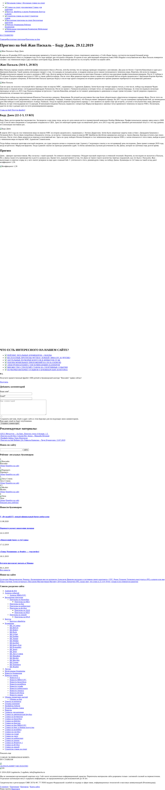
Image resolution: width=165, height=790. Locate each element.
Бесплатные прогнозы (14, 597)
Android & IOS (11, 591)
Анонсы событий (12, 593)
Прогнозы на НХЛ (22, 617)
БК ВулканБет (15, 647)
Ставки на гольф (12, 734)
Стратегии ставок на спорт (16, 749)
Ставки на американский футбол (18, 714)
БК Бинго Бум (15, 645)
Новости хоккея (16, 695)
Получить (4, 382)
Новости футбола (17, 693)
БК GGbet (14, 634)
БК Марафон (15, 656)
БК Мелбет (14, 658)
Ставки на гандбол (12, 732)
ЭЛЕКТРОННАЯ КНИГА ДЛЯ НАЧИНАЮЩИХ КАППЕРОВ (33, 365)
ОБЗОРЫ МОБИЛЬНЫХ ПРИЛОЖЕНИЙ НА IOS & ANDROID (34, 362)
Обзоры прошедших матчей (16, 697)
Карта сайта (35, 787)
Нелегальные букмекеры (15, 671)
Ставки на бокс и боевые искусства (19, 727)
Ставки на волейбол (13, 730)
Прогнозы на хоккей (18, 615)
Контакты (24, 787)
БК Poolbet (14, 636)
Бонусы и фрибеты (17, 621)
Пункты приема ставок (14, 708)
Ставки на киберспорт (14, 738)
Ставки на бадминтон (14, 717)
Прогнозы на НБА (22, 602)
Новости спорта (11, 675)
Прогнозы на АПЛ (22, 610)
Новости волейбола (18, 684)
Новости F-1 (15, 678)
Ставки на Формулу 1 (14, 743)
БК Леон (13, 652)
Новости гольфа (16, 686)
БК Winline (14, 641)
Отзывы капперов (12, 704)
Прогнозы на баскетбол (19, 599)
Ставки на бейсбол (12, 721)
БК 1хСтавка (15, 626)
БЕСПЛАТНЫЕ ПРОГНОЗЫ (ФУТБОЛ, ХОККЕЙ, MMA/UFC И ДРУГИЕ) (38, 358)
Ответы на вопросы (13, 701)
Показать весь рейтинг (9, 503)
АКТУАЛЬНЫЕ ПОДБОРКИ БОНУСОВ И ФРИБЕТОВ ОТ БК (33, 360)
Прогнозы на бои (17, 604)
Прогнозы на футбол (18, 608)
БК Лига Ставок (16, 654)
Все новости (5, 570)
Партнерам (14, 787)
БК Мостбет (15, 660)
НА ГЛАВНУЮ (6, 35)
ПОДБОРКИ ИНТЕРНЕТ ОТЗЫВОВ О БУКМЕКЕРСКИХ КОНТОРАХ (37, 370)
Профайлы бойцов (12, 706)
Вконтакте (15, 789)
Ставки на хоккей (12, 747)
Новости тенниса (17, 691)
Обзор (2, 466)
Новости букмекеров (13, 673)
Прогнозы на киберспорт (20, 606)
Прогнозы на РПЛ (22, 613)
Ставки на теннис (12, 740)
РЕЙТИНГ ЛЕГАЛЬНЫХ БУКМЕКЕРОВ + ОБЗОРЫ (29, 355)
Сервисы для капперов (14, 712)
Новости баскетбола (18, 682)
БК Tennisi (14, 639)
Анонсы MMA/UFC (18, 595)
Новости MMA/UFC (18, 680)
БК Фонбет (14, 667)
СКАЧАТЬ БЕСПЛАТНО (14, 766)
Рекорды (8, 710)
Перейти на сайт (12, 466)
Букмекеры (9, 623)
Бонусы (8, 619)
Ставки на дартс (11, 736)
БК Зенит (13, 649)
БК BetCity (14, 628)
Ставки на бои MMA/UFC (15, 725)
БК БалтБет (14, 643)
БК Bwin (13, 632)
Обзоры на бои (16, 699)
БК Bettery (14, 630)
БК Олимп (14, 662)
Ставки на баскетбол (13, 719)
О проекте (4, 787)
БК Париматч (15, 665)
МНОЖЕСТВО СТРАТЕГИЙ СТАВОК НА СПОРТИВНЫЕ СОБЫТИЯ (37, 367)
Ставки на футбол (12, 745)
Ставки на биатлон (13, 723)
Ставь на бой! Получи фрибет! (12, 110)
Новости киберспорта (19, 688)
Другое (8, 669)
